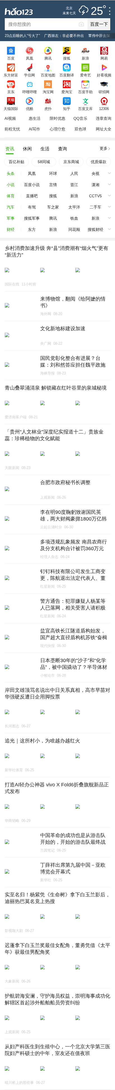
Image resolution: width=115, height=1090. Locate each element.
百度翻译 (66, 75)
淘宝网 (48, 92)
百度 (11, 58)
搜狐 (66, 58)
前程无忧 (12, 129)
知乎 (66, 109)
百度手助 (85, 92)
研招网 (104, 92)
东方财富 (11, 75)
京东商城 (71, 162)
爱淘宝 (66, 92)
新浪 (85, 58)
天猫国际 (11, 109)
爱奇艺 (85, 75)
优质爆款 (98, 162)
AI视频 (10, 118)
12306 (104, 109)
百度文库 (85, 109)
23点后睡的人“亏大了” (22, 36)
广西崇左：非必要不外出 (64, 36)
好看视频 (104, 75)
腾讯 (48, 58)
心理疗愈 (57, 129)
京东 (11, 92)
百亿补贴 (16, 162)
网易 (104, 58)
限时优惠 (57, 118)
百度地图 (48, 75)
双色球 (80, 129)
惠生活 (34, 118)
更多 (103, 148)
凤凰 (29, 58)
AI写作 (34, 129)
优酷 (29, 109)
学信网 (29, 75)
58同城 (44, 162)
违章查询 (103, 118)
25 (97, 11)
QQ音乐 (80, 118)
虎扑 (48, 109)
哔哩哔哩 (29, 92)
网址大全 (103, 129)
